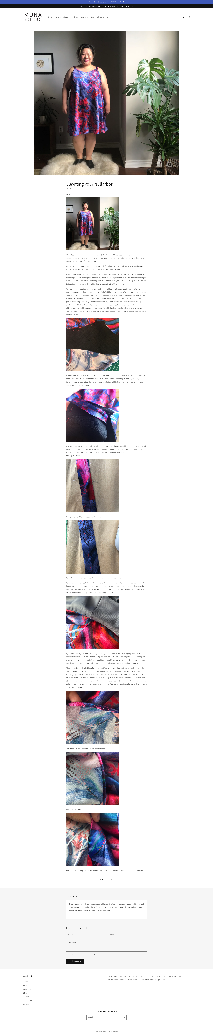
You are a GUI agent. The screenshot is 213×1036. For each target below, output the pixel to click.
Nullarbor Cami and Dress (108, 255)
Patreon (26, 1005)
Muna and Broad (103, 1031)
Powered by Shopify (113, 1031)
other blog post (114, 578)
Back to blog (107, 879)
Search (25, 981)
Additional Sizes (29, 1001)
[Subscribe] (124, 1017)
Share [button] (71, 194)
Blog (25, 993)
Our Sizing (27, 997)
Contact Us (27, 989)
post (94, 292)
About (25, 985)
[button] (183, 17)
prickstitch (101, 589)
